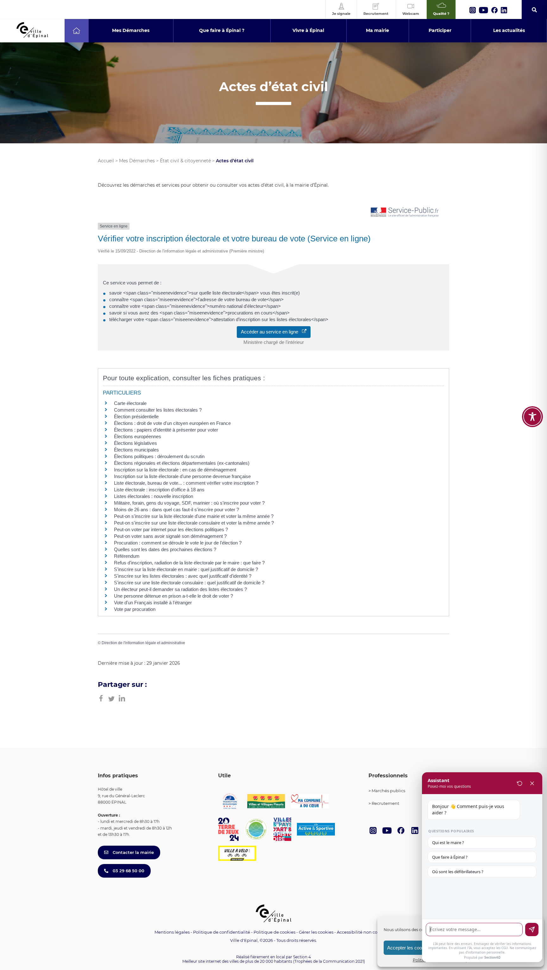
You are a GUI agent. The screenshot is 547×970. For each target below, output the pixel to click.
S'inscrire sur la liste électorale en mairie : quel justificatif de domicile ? (186, 569)
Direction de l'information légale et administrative (143, 643)
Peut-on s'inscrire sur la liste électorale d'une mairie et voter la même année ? (194, 516)
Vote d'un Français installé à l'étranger (153, 602)
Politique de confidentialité (221, 932)
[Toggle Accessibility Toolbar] (532, 416)
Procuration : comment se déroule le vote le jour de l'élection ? (178, 542)
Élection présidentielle (136, 416)
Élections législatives (135, 443)
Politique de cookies (274, 932)
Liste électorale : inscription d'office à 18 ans (159, 489)
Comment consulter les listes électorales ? (158, 410)
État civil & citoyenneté (185, 161)
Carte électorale (130, 403)
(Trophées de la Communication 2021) (329, 961)
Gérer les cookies (316, 932)
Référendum (127, 556)
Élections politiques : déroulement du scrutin (159, 456)
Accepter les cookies (409, 947)
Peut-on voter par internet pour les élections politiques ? (171, 529)
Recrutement (385, 803)
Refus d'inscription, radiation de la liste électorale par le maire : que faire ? (189, 562)
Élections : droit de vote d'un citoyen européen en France (172, 423)
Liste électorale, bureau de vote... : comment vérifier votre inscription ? (186, 483)
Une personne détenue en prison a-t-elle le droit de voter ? (173, 596)
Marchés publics (388, 790)
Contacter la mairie (132, 852)
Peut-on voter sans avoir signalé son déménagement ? (170, 536)
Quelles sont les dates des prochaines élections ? (165, 549)
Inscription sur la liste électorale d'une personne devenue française (182, 476)
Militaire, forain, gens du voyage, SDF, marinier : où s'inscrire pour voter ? (189, 503)
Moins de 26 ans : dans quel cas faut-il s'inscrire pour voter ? (176, 509)
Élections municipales (136, 449)
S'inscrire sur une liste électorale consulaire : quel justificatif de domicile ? (189, 582)
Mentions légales (172, 932)
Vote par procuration (134, 609)
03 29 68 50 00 (127, 870)
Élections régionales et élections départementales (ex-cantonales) (181, 463)
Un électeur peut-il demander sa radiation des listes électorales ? (180, 589)
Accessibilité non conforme (365, 932)
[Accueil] (76, 30)
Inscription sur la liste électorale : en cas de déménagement (175, 469)
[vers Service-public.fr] (404, 212)
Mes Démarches (137, 161)
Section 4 (302, 956)
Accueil (106, 161)
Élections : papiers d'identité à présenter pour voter (166, 429)
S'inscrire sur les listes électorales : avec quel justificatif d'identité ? (182, 576)
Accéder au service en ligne (271, 331)
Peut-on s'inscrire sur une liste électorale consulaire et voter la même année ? (194, 522)
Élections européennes (137, 436)
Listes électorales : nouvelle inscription (153, 496)
